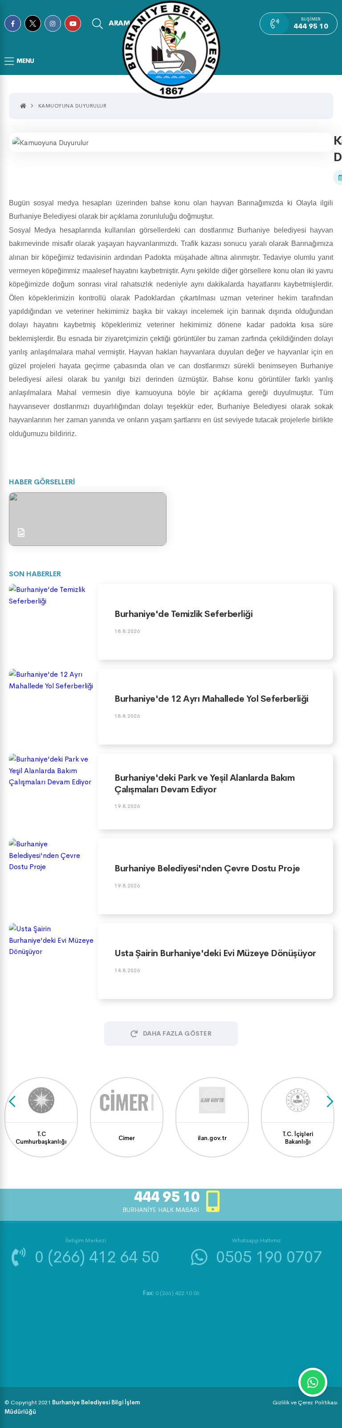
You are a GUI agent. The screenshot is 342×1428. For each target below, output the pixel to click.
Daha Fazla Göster (177, 1033)
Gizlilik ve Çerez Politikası (305, 1402)
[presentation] (12, 1101)
